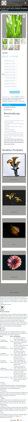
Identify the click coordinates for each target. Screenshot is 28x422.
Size (3, 74)
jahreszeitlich (7, 99)
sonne (19, 101)
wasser (23, 101)
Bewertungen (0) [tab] (8, 109)
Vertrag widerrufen (14, 420)
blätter (5, 98)
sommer (16, 101)
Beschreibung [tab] (7, 105)
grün (23, 98)
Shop (3, 8)
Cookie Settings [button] (3, 304)
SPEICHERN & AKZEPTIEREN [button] (6, 417)
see (20, 99)
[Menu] (25, 3)
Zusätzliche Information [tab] (9, 107)
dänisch (9, 98)
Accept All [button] (9, 304)
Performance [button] (3, 389)
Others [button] (1, 411)
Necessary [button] (2, 327)
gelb (21, 98)
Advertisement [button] (3, 404)
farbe (12, 98)
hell (3, 99)
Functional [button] (2, 382)
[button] (24, 16)
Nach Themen (15, 8)
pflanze (17, 99)
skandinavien (4, 101)
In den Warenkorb (15, 92)
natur (14, 99)
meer (11, 99)
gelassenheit (16, 98)
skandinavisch (11, 101)
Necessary (3, 328)
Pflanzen (24, 8)
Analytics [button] (2, 397)
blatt (3, 98)
